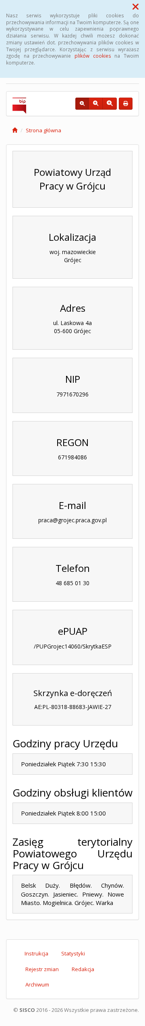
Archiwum (37, 984)
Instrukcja (36, 953)
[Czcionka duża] (109, 104)
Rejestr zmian (42, 969)
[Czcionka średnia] (96, 104)
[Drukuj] (126, 104)
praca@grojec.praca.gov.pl (72, 520)
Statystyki (73, 953)
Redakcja (83, 969)
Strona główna (43, 130)
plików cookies (93, 55)
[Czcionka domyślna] (82, 104)
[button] (135, 6)
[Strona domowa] (14, 130)
